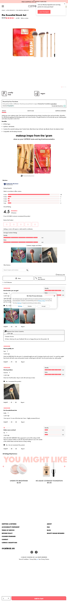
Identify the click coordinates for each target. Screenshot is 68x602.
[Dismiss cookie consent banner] (54, 296)
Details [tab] (4, 111)
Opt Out (19, 303)
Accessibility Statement (10, 527)
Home (3, 10)
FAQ (48, 527)
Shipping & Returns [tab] (60, 111)
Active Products (10, 10)
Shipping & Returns (9, 524)
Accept (44, 306)
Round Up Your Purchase (10, 101)
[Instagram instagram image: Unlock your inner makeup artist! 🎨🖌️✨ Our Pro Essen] (42, 158)
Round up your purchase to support (35, 103)
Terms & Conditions (24, 559)
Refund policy (7, 533)
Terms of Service (8, 530)
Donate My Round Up (57, 106)
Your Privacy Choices (43, 559)
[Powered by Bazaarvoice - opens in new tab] (27, 176)
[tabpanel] (34, 43)
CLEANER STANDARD (8, 536)
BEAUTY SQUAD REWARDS (55, 533)
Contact (5, 539)
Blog (49, 530)
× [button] (64, 4)
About (49, 524)
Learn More (54, 103)
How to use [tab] (30, 111)
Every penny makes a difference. (11, 103)
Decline (30, 306)
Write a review (24, 18)
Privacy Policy (41, 300)
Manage (20, 306)
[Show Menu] (3, 6)
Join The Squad (44, 12)
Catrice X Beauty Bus (9, 543)
